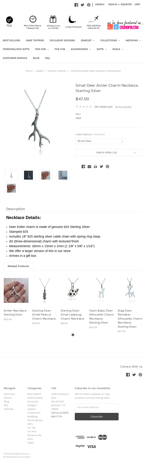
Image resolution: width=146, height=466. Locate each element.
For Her (40, 49)
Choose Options (44, 293)
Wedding (132, 40)
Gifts (100, 49)
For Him (59, 49)
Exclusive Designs (62, 40)
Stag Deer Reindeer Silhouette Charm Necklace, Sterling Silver (130, 318)
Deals (116, 49)
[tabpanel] (16, 297)
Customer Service (15, 58)
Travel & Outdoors (57, 71)
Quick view (16, 290)
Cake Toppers (35, 40)
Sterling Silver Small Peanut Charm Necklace (44, 314)
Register (126, 4)
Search (99, 4)
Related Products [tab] (18, 266)
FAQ (47, 58)
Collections (109, 40)
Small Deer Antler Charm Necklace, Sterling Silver (96, 71)
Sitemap (8, 409)
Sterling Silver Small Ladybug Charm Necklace (72, 314)
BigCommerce (22, 453)
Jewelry (86, 40)
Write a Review (123, 106)
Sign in (112, 4)
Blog (36, 58)
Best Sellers (11, 40)
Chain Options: (90, 134)
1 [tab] (73, 334)
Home (28, 71)
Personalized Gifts (16, 49)
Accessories (80, 49)
